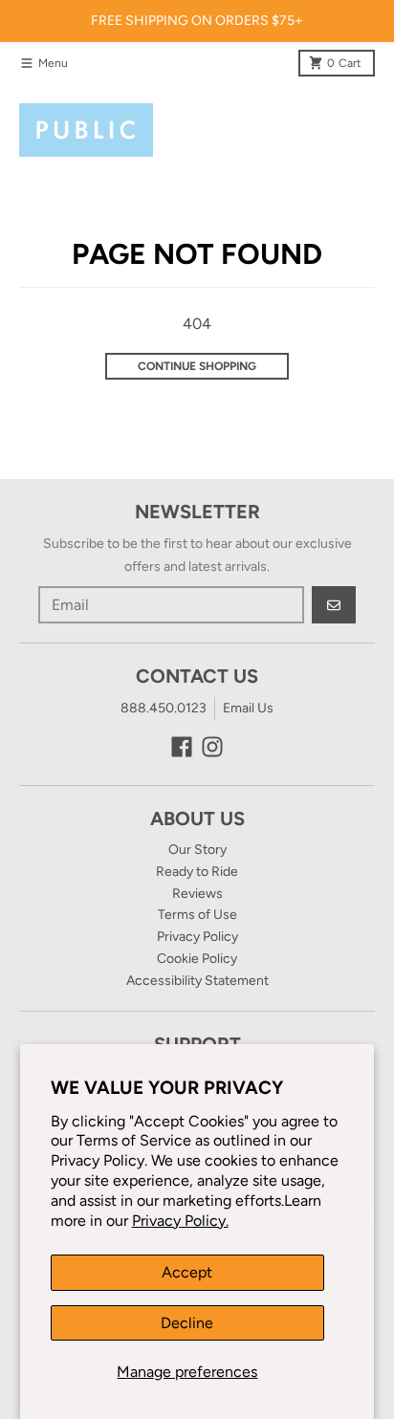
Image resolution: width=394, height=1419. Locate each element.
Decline (187, 1323)
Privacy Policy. (180, 1221)
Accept (187, 1272)
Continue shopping (197, 366)
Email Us (248, 708)
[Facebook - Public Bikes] (181, 746)
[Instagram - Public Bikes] (212, 746)
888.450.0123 (163, 708)
